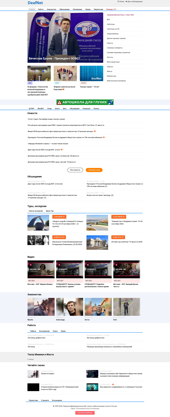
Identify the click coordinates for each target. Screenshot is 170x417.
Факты (109, 71)
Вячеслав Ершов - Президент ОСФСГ (54, 58)
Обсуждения (74, 108)
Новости (32, 113)
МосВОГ (41, 108)
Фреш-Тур (50, 211)
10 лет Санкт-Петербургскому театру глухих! (46, 119)
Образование (64, 9)
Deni (115, 320)
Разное (96, 108)
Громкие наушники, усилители (118, 52)
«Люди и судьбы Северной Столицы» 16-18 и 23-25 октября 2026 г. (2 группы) (67, 223)
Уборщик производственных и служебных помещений (109, 347)
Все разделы (57, 400)
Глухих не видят (47, 374)
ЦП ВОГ (31, 108)
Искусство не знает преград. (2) (100, 195)
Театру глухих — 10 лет (89, 87)
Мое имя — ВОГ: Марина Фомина (40, 284)
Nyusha (30, 320)
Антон (87, 320)
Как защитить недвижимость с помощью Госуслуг (121, 387)
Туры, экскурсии (36, 206)
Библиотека (111, 76)
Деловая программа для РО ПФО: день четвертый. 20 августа (53, 156)
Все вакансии (44, 331)
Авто (65, 108)
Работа (40, 9)
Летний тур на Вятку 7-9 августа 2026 (126, 242)
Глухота (110, 43)
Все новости (75, 170)
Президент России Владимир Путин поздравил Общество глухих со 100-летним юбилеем (65, 137)
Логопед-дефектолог (37, 338)
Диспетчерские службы (116, 38)
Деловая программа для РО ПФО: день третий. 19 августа (52, 162)
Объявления (77, 9)
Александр (60, 320)
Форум (88, 9)
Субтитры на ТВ (113, 29)
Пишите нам (98, 9)
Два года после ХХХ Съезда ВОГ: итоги (44, 150)
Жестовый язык (113, 62)
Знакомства (51, 9)
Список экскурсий (36, 211)
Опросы (110, 67)
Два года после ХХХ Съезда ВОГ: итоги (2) (45, 184)
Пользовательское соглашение (87, 408)
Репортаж (86, 108)
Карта (73, 408)
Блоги (57, 108)
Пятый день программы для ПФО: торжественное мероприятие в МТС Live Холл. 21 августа (66, 125)
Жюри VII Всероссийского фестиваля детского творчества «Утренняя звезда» (60, 131)
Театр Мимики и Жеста (40, 354)
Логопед (31, 347)
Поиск (55, 331)
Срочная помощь (85, 413)
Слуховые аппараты (114, 48)
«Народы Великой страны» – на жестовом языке (48, 144)
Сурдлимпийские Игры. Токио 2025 (120, 15)
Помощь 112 (111, 9)
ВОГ (108, 20)
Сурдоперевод (112, 34)
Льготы (110, 57)
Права (63, 331)
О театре (30, 359)
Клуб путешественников (116, 81)
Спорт (49, 108)
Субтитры (111, 24)
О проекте (45, 400)
